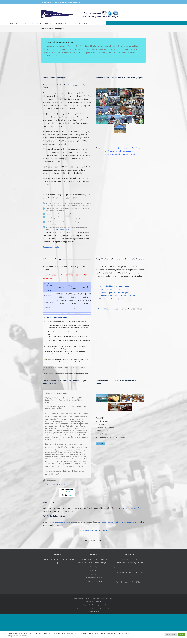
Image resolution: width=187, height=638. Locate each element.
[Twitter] (51, 559)
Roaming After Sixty (51, 247)
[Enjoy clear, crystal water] (102, 119)
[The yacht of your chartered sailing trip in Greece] (114, 398)
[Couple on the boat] (126, 92)
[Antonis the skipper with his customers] (138, 119)
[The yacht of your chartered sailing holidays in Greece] (102, 398)
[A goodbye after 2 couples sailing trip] (138, 101)
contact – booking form (132, 508)
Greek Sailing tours (102, 562)
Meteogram (93, 570)
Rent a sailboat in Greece (108, 309)
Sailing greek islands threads (93, 577)
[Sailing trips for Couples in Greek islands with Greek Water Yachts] (114, 119)
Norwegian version (93, 574)
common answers (94, 611)
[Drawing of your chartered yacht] (126, 398)
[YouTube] (57, 559)
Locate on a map (101, 559)
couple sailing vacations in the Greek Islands (120, 522)
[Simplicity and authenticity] (120, 128)
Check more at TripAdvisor (54, 484)
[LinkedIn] (70, 559)
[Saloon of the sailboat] (138, 398)
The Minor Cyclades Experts (93, 581)
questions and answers (64, 522)
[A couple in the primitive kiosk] (126, 101)
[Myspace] (57, 563)
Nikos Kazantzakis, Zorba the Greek (121, 154)
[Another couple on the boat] (114, 110)
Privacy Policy (109, 608)
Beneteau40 (72, 266)
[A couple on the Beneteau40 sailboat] (102, 101)
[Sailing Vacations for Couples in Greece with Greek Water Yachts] (126, 110)
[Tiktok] (48, 559)
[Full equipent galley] (126, 407)
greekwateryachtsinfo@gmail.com (70, 2)
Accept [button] (181, 634)
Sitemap (103, 608)
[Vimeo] (54, 559)
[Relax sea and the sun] (102, 110)
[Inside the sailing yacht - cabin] (114, 407)
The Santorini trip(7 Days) (109, 289)
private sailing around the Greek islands (101, 605)
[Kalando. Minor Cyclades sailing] (138, 92)
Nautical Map (93, 567)
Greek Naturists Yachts (62, 229)
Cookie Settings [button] (171, 634)
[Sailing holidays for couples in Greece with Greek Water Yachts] (126, 119)
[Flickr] (45, 559)
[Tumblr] (66, 559)
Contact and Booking (130, 572)
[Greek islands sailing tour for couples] (138, 110)
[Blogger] (73, 559)
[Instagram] (60, 559)
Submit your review (85, 562)
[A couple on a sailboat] (102, 92)
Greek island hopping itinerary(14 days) (115, 286)
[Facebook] (42, 559)
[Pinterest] (63, 559)
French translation (86, 559)
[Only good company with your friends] (114, 92)
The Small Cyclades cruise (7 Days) (113, 292)
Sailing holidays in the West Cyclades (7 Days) (117, 295)
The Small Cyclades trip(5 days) (112, 299)
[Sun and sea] (114, 101)
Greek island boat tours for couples (93, 530)
